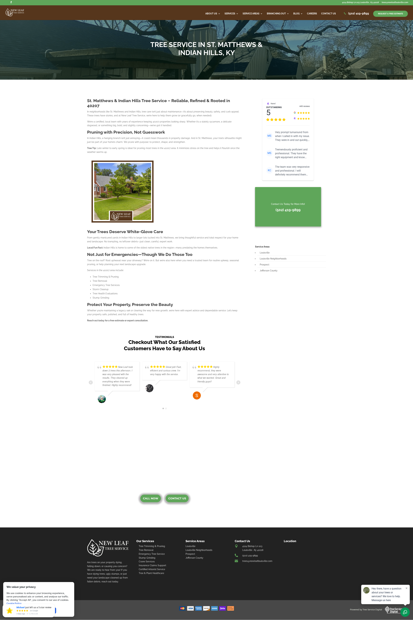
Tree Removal (146, 550)
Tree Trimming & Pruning (152, 546)
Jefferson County (268, 270)
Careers (312, 13)
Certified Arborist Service (152, 569)
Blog (296, 13)
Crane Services (147, 561)
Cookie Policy (13, 603)
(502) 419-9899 (358, 13)
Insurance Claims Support (152, 565)
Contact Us (328, 13)
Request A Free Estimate (390, 14)
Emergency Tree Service (152, 554)
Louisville (265, 252)
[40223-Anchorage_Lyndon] (122, 192)
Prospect (264, 264)
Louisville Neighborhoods (273, 258)
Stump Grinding (147, 558)
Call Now (150, 498)
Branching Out (276, 13)
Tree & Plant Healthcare (151, 573)
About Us (211, 13)
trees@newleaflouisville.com (395, 2)
